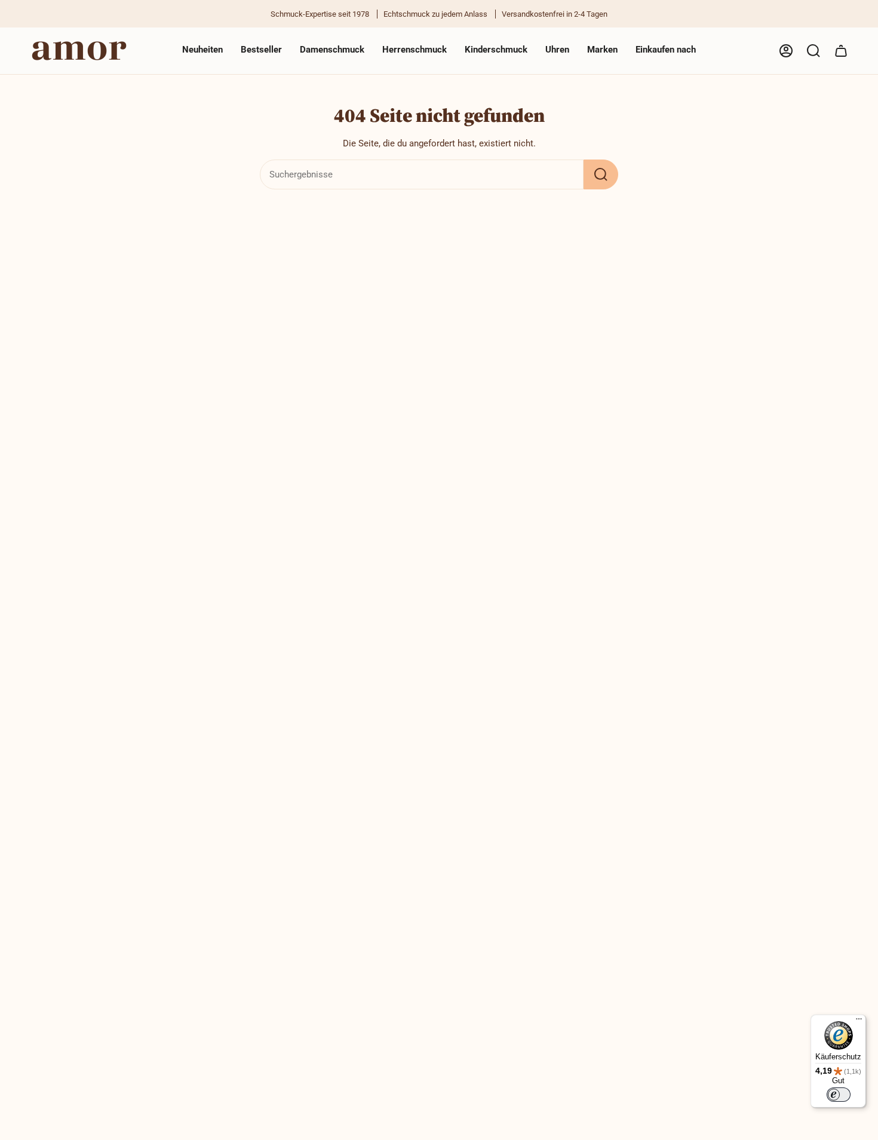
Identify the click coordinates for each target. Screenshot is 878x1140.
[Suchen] (601, 174)
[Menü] (859, 1022)
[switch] (839, 1094)
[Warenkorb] (841, 51)
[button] (332, 50)
